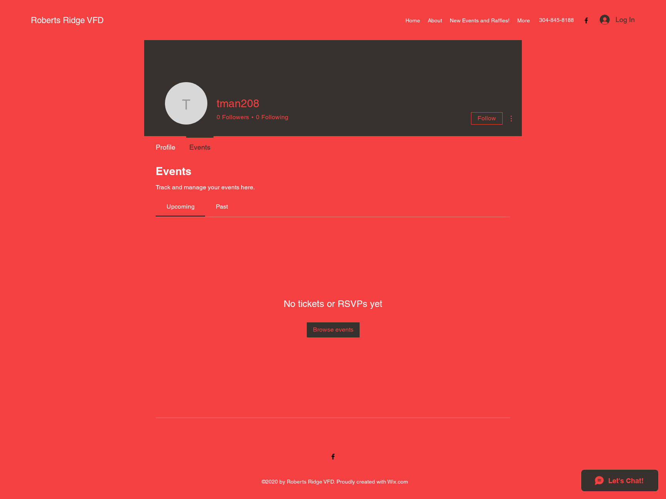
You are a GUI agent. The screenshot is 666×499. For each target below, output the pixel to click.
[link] (180, 206)
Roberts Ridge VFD (67, 20)
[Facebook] (586, 20)
